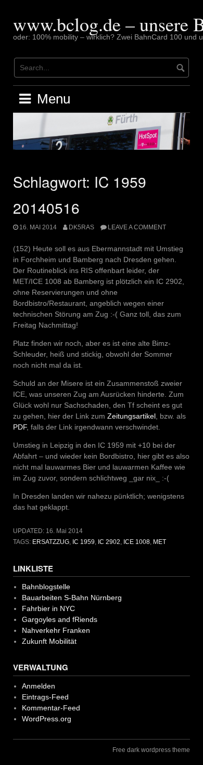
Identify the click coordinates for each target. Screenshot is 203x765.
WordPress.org (46, 719)
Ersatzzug (50, 542)
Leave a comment (137, 227)
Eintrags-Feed (45, 697)
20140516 (46, 207)
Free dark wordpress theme (151, 750)
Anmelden (38, 686)
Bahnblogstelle (46, 586)
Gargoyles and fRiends (59, 619)
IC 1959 (83, 542)
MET (159, 542)
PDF (20, 427)
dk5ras (81, 227)
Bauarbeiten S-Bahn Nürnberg (72, 597)
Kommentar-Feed (51, 708)
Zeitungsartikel (131, 416)
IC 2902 (109, 542)
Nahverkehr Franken (56, 630)
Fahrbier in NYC (48, 608)
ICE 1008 (136, 542)
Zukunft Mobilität (49, 641)
